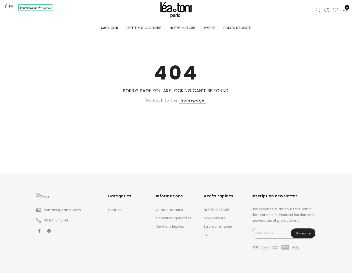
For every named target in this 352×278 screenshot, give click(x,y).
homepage (193, 100)
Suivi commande (218, 226)
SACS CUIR (109, 27)
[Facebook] (40, 231)
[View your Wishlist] (335, 10)
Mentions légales (170, 226)
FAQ (207, 235)
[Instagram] (49, 231)
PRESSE (209, 27)
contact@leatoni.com (62, 210)
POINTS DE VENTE (237, 27)
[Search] (318, 10)
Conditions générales (173, 218)
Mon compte (215, 218)
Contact (115, 209)
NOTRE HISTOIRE (183, 27)
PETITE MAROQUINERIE (143, 27)
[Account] (327, 10)
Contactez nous (169, 209)
